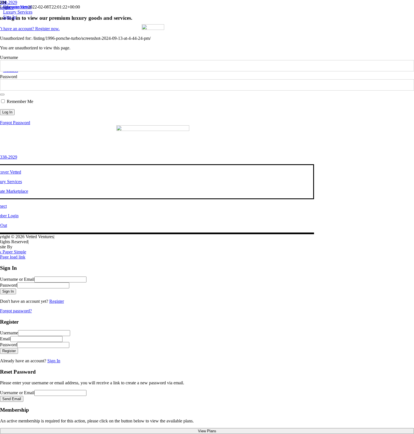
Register (56, 301)
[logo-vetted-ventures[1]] (153, 28)
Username (9, 57)
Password (8, 76)
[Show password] (2, 94)
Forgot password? (16, 310)
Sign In (53, 360)
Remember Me (19, 101)
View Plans (207, 431)
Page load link (12, 257)
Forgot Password (15, 122)
